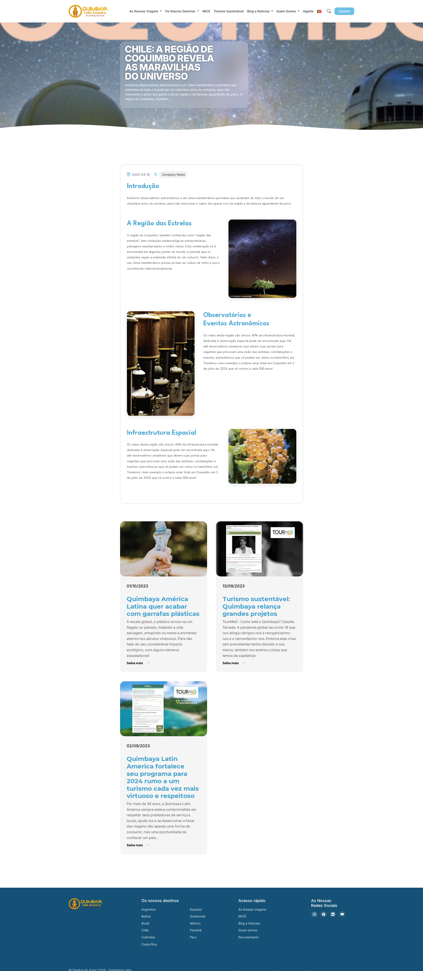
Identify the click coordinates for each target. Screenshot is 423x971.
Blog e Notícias (249, 923)
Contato (344, 11)
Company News (173, 174)
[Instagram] (314, 914)
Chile (144, 930)
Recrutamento (248, 937)
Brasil (145, 923)
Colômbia (148, 937)
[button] (319, 11)
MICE (206, 11)
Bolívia (146, 916)
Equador (196, 909)
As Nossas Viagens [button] (144, 11)
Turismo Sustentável (229, 11)
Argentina (148, 909)
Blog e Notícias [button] (259, 11)
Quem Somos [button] (286, 11)
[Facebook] (323, 914)
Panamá (196, 930)
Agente (308, 11)
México (195, 923)
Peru (193, 937)
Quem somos (247, 930)
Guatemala (197, 916)
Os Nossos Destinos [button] (180, 11)
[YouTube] (342, 914)
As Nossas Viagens (252, 909)
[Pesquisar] (329, 11)
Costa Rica (149, 944)
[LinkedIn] (333, 914)
